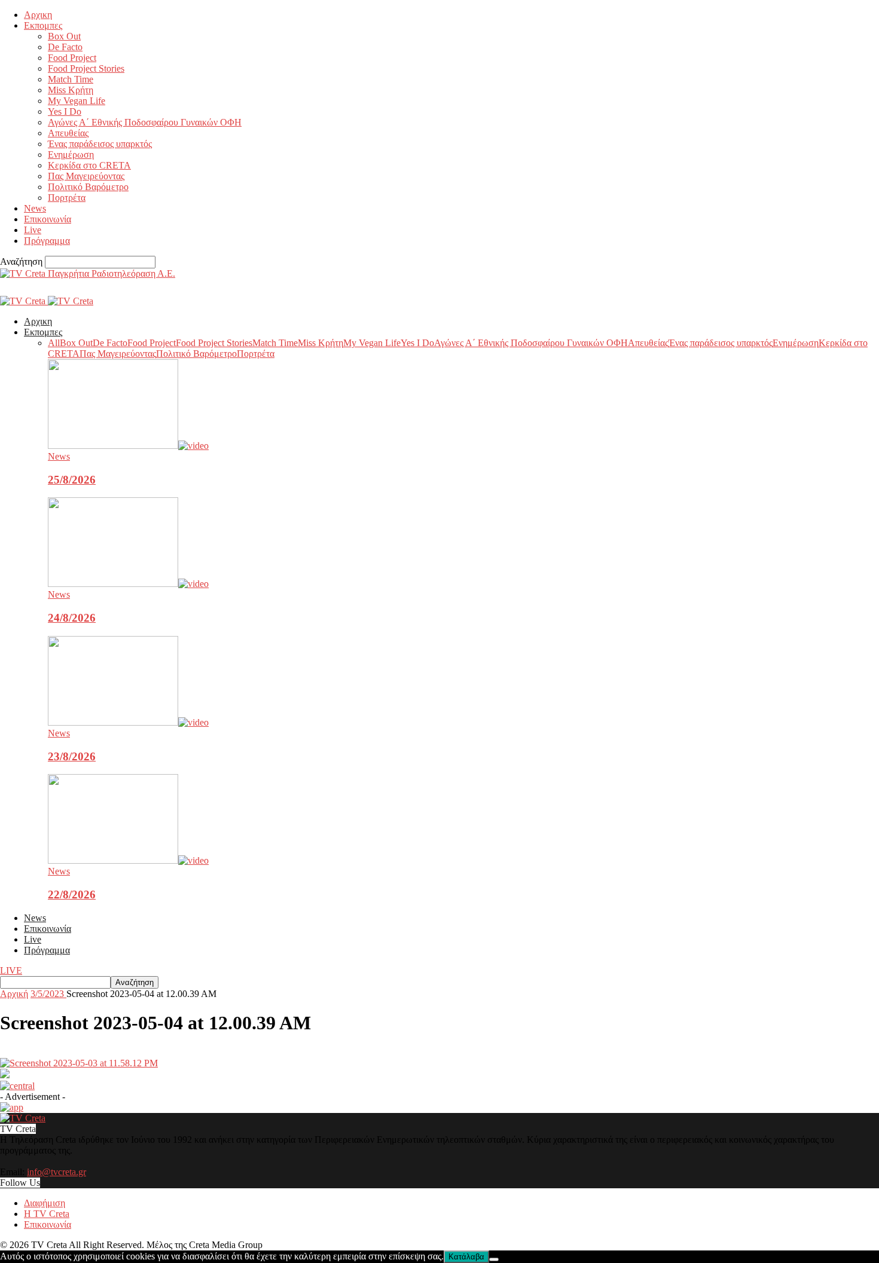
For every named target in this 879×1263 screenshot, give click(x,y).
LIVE (11, 970)
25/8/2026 (72, 479)
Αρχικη (38, 15)
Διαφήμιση (44, 1203)
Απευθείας (68, 133)
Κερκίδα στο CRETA (89, 165)
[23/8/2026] (128, 722)
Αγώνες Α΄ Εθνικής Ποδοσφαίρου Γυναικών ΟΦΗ (145, 122)
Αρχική (14, 994)
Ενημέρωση (71, 154)
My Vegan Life (76, 101)
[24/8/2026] (128, 584)
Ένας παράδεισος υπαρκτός (100, 144)
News (35, 208)
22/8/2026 (72, 894)
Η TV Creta (46, 1214)
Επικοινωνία (47, 219)
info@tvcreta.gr (56, 1172)
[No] (494, 1259)
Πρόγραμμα (47, 241)
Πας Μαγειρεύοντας (86, 176)
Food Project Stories (86, 68)
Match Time (70, 79)
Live (32, 230)
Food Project (72, 58)
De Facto (65, 47)
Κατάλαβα (466, 1256)
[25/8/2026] (128, 446)
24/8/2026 (72, 617)
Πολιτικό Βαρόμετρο (88, 187)
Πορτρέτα (67, 197)
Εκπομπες (43, 25)
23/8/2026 (72, 756)
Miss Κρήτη (70, 90)
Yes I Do (64, 111)
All (54, 343)
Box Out (64, 36)
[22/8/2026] (128, 860)
